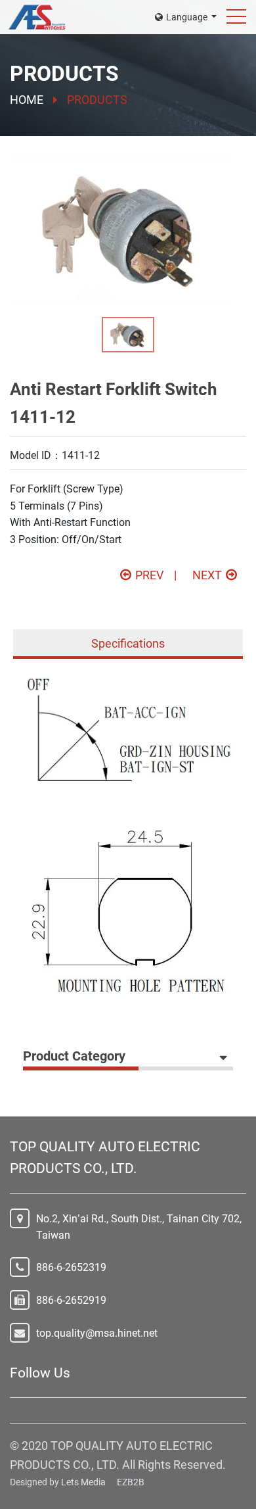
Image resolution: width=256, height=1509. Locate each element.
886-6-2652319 (71, 1267)
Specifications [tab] (128, 643)
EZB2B (130, 1482)
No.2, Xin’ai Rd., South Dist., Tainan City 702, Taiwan (139, 1227)
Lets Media (83, 1482)
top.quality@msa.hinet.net (97, 1333)
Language (187, 17)
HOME (26, 100)
